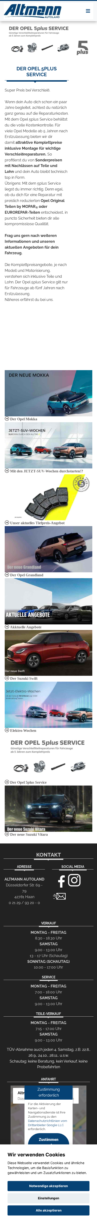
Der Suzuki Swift (23, 678)
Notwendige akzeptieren (48, 1186)
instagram (74, 880)
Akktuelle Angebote (25, 627)
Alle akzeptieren (48, 1210)
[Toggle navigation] (88, 11)
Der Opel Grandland (26, 575)
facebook (59, 880)
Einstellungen (48, 1198)
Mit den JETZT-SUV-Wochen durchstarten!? (46, 471)
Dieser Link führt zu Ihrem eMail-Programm (59, 896)
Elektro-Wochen (22, 731)
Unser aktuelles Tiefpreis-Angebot (37, 523)
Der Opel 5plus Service (28, 782)
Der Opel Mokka (23, 419)
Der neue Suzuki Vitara (28, 834)
